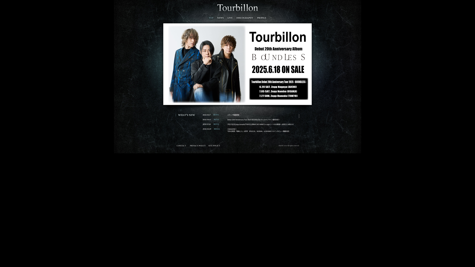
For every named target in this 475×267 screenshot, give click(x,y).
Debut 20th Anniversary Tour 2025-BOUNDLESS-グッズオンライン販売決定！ (253, 120)
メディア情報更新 (233, 115)
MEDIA (217, 129)
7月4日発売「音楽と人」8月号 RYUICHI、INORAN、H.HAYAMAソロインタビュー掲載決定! (258, 131)
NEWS (216, 115)
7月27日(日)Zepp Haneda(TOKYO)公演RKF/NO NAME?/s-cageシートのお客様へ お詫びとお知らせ (260, 124)
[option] (237, 64)
